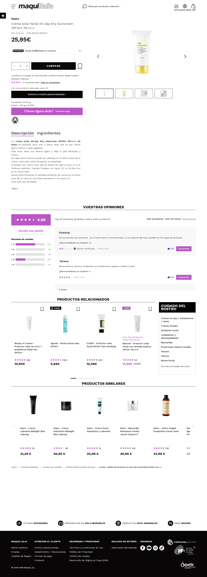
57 (45, 75)
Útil (172, 248)
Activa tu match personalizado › (47, 94)
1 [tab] (73, 378)
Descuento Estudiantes (124, 548)
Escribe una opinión (31, 230)
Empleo (15, 552)
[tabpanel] (142, 52)
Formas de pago (43, 556)
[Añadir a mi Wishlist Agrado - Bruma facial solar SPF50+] (65, 309)
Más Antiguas (173, 219)
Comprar (29, 368)
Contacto (39, 560)
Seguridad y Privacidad (84, 541)
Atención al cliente (47, 541)
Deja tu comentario (50, 82)
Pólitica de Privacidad (81, 552)
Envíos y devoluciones (46, 548)
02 (133, 340)
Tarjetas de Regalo (21, 556)
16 (36, 75)
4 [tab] (93, 378)
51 (137, 340)
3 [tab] (86, 378)
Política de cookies (79, 556)
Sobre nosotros (19, 548)
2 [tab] (80, 378)
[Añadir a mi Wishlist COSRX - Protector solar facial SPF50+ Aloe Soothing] (101, 309)
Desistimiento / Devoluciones (50, 552)
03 (40, 75)
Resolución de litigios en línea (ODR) (88, 560)
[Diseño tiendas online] (188, 565)
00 (124, 340)
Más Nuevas (189, 219)
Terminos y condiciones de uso (86, 548)
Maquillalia (19, 541)
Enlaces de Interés (124, 541)
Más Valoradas (155, 219)
